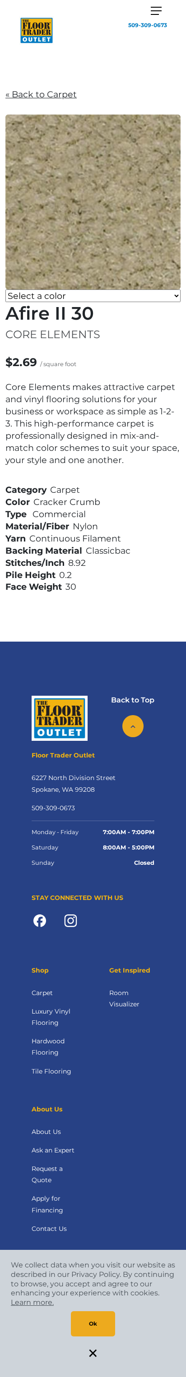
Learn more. (32, 1302)
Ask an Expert (53, 1150)
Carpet (42, 993)
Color (17, 501)
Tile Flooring (51, 1071)
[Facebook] (39, 920)
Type (16, 514)
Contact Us (49, 1229)
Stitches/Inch (35, 562)
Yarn (15, 538)
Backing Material (43, 550)
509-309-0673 (147, 25)
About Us (46, 1132)
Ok (93, 1323)
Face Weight (33, 586)
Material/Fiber (37, 526)
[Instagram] (70, 920)
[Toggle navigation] (156, 11)
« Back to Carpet (41, 94)
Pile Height (30, 574)
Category (25, 489)
